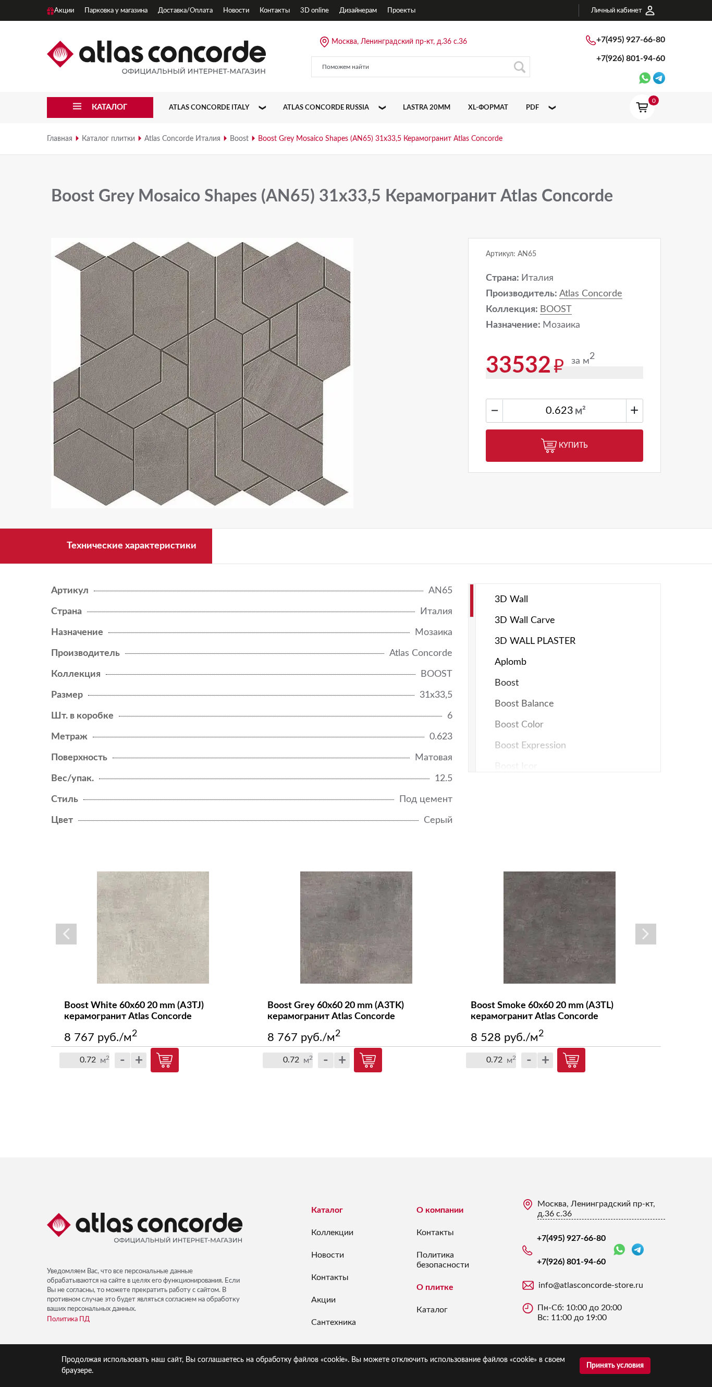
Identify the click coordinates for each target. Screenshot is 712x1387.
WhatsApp (621, 1250)
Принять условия (615, 1365)
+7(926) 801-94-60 (630, 58)
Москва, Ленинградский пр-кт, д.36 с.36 (399, 41)
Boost (239, 138)
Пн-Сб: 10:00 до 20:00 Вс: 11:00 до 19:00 (579, 1313)
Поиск (519, 66)
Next (645, 934)
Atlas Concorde (590, 293)
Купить (573, 445)
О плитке (434, 1287)
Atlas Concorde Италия (182, 138)
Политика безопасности (442, 1260)
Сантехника (333, 1322)
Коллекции (332, 1232)
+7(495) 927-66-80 (630, 39)
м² (580, 411)
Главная (59, 138)
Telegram (638, 1250)
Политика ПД (68, 1319)
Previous (66, 934)
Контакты (330, 1277)
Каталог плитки (108, 138)
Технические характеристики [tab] (132, 546)
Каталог (327, 1210)
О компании (439, 1210)
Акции (323, 1300)
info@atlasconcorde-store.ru (590, 1285)
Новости (327, 1255)
